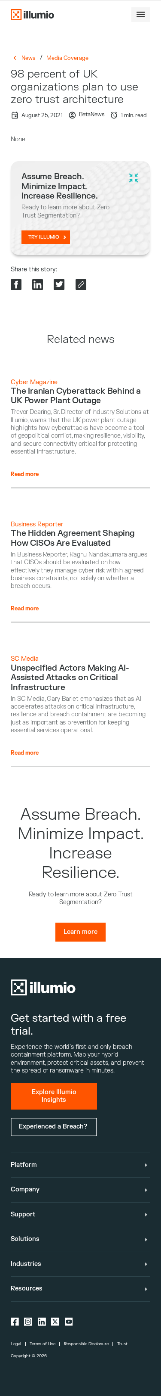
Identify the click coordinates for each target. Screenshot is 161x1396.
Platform (24, 1165)
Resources (27, 1288)
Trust (122, 1343)
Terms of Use (42, 1343)
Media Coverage (67, 58)
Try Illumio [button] (43, 237)
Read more (25, 474)
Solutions (25, 1239)
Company (25, 1189)
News (28, 58)
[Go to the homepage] (32, 14)
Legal (16, 1343)
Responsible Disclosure (86, 1343)
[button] (140, 14)
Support (23, 1214)
